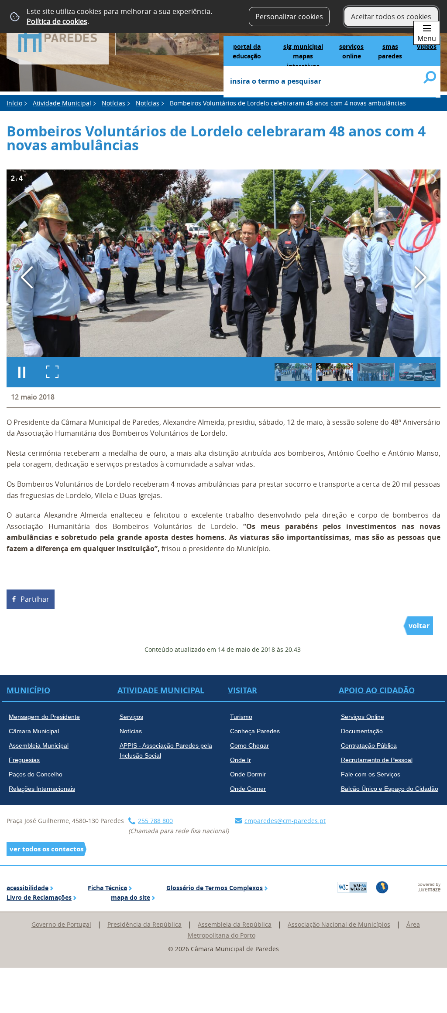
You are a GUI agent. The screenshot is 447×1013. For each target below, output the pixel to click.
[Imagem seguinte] (420, 277)
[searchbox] (330, 82)
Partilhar (35, 599)
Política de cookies (57, 21)
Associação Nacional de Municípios (339, 924)
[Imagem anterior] (26, 277)
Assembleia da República (235, 924)
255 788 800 (155, 820)
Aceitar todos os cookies (391, 16)
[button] (293, 372)
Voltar (419, 625)
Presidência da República (144, 924)
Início (14, 103)
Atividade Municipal (62, 103)
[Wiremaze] (429, 886)
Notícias (113, 103)
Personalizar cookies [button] (289, 16)
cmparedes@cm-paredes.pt (285, 820)
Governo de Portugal (61, 924)
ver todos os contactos (46, 849)
